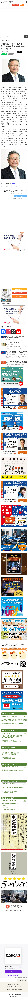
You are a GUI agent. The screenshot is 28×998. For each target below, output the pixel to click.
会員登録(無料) (19, 289)
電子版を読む (20, 296)
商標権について (22, 988)
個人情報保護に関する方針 (11, 989)
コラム (6, 40)
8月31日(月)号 (6, 303)
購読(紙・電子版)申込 (16, 4)
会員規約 (20, 989)
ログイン (22, 4)
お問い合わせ (14, 986)
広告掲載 (20, 986)
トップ (2, 40)
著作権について (14, 988)
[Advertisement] (14, 15)
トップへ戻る (23, 980)
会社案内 (8, 986)
